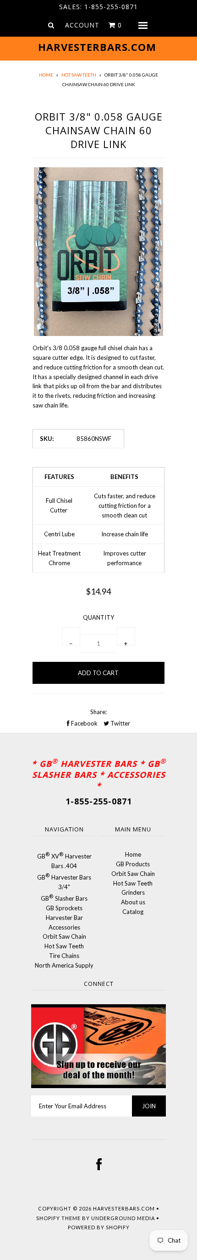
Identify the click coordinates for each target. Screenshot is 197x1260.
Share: (98, 711)
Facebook (84, 723)
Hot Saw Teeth (78, 74)
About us (133, 902)
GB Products (133, 864)
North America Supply (64, 965)
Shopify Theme (58, 1218)
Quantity (98, 617)
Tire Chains (64, 955)
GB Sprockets (64, 908)
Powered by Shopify (99, 1227)
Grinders (133, 892)
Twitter (119, 723)
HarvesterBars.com (124, 1208)
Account (82, 25)
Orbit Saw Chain (64, 936)
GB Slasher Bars (64, 898)
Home (46, 74)
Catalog (132, 911)
